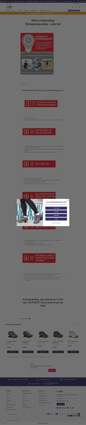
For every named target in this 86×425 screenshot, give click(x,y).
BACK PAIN (56, 215)
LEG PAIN (56, 211)
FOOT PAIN (56, 208)
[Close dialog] (68, 200)
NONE (56, 219)
